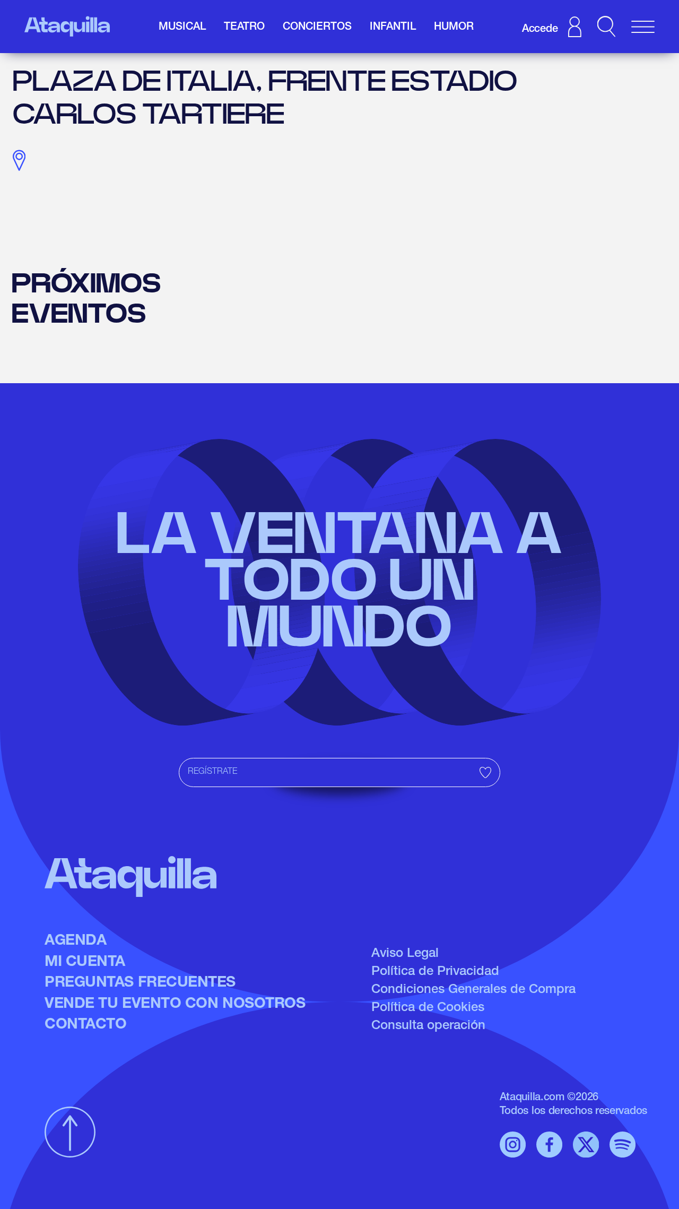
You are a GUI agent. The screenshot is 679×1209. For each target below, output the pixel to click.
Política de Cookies (427, 1008)
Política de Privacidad (435, 972)
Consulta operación (428, 1026)
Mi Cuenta (85, 962)
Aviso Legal (405, 954)
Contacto (85, 1025)
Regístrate (212, 772)
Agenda (75, 941)
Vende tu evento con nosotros (175, 1004)
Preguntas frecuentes (140, 983)
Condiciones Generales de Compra (473, 990)
